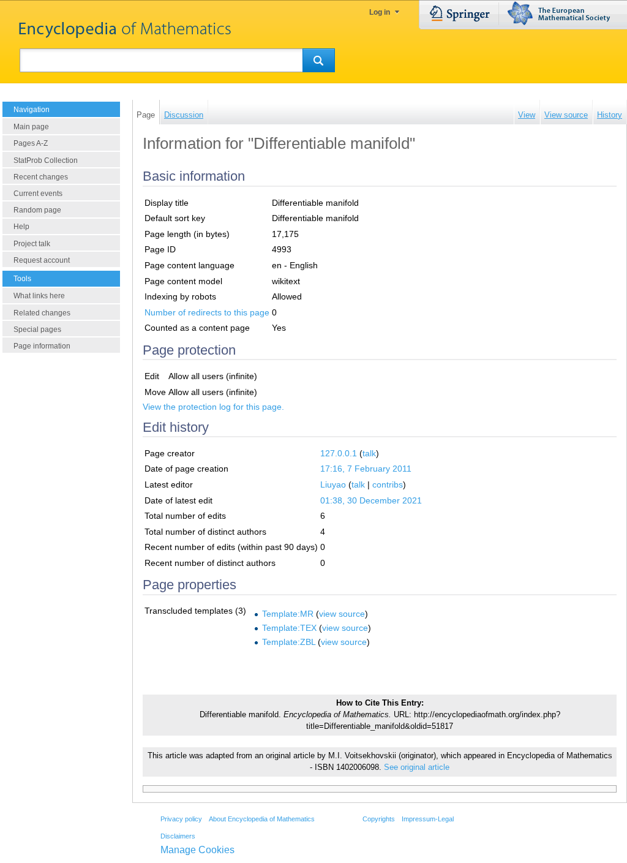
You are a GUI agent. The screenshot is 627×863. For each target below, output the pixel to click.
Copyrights (378, 819)
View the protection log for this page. (213, 407)
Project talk (31, 243)
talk (369, 453)
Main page (31, 126)
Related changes (41, 313)
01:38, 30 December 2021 (371, 500)
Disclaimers (177, 836)
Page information (41, 346)
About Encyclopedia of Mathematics (262, 819)
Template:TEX (289, 628)
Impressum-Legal (428, 819)
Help (21, 226)
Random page (37, 210)
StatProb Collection (45, 160)
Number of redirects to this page (207, 312)
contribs (387, 484)
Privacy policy (181, 819)
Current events (37, 193)
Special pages (37, 329)
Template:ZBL (288, 642)
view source (342, 614)
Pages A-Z (30, 143)
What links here (39, 296)
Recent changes (40, 177)
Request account (41, 260)
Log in (379, 12)
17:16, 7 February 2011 (365, 468)
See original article (416, 767)
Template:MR (288, 614)
